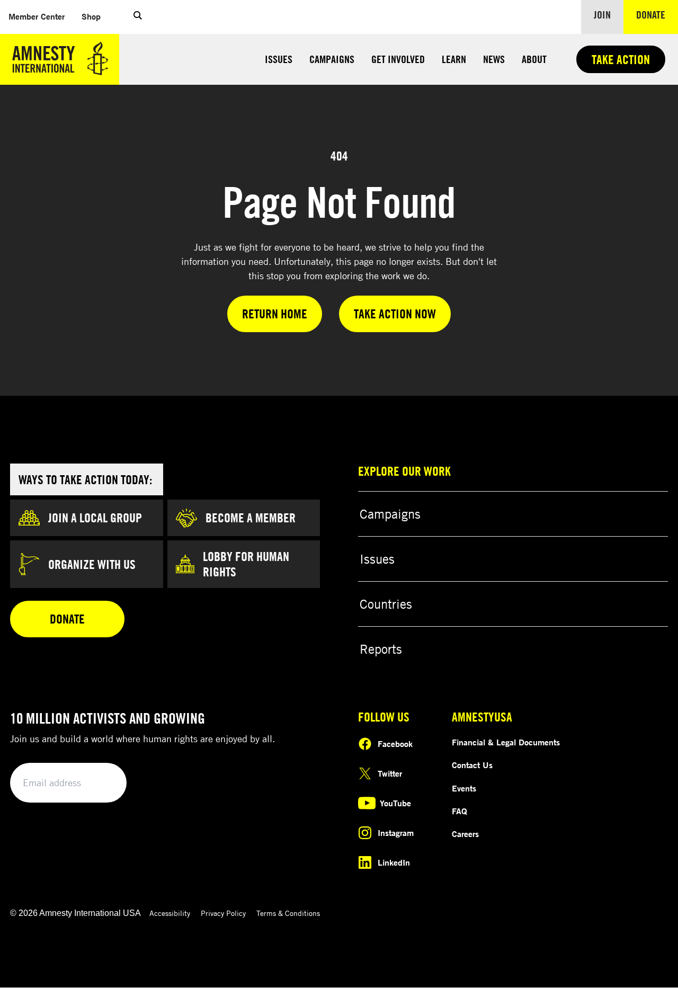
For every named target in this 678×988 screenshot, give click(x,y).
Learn (454, 59)
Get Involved (398, 59)
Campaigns (331, 59)
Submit (100, 783)
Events (464, 788)
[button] (138, 17)
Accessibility (169, 913)
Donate (657, 14)
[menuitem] (36, 16)
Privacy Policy (223, 913)
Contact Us (472, 765)
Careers (465, 834)
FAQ (459, 811)
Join (602, 14)
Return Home (274, 313)
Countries (386, 604)
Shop (91, 16)
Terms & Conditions (288, 913)
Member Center (36, 16)
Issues (278, 59)
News (494, 59)
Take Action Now (395, 313)
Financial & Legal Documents (506, 742)
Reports (381, 649)
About (534, 59)
